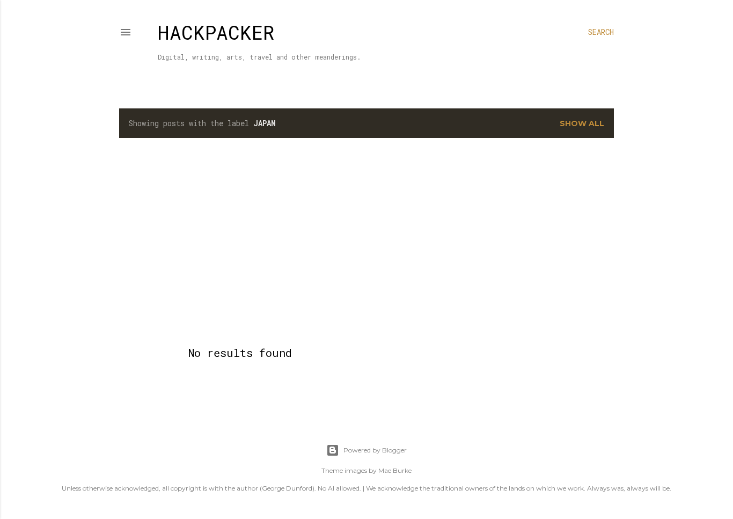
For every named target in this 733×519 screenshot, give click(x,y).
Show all (582, 123)
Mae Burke (395, 470)
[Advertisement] (366, 240)
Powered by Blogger (375, 450)
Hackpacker (216, 32)
